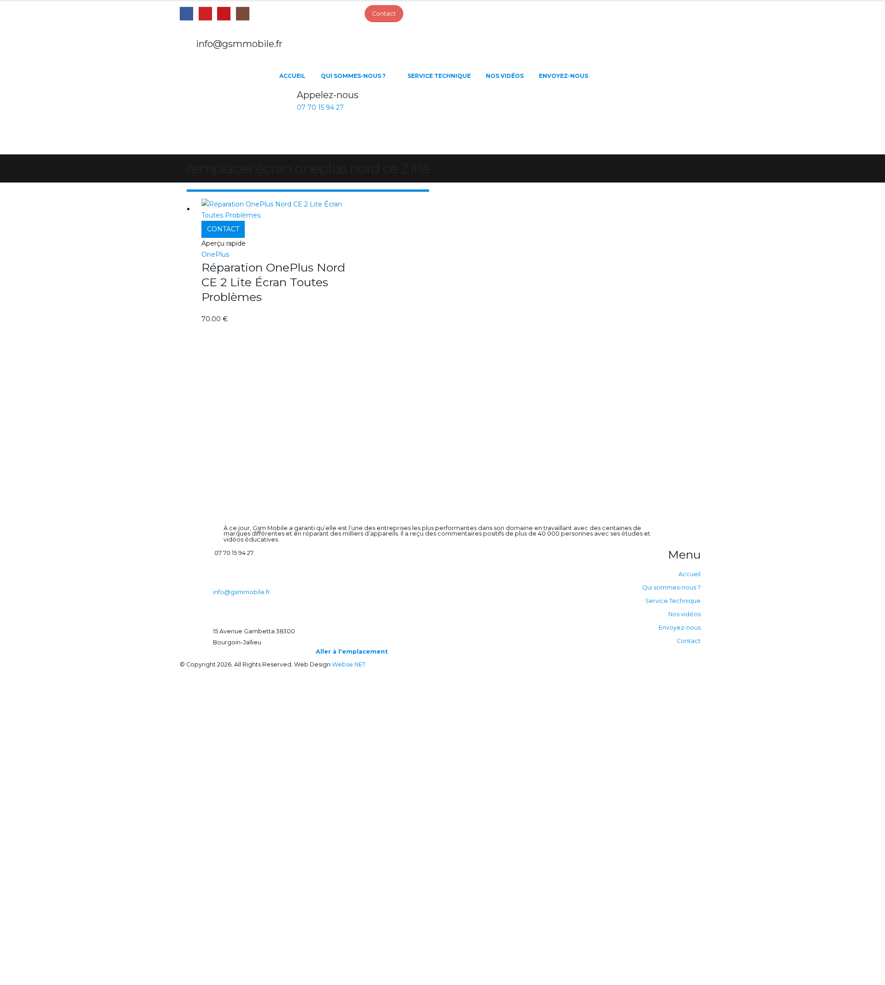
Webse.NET (349, 664)
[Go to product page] (279, 210)
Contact (689, 640)
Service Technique (439, 75)
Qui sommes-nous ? (353, 75)
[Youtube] (223, 13)
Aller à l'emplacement (352, 651)
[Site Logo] (226, 108)
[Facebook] (186, 13)
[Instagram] (242, 13)
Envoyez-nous (563, 75)
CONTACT (223, 229)
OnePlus (215, 254)
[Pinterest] (205, 13)
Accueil (292, 75)
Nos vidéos (505, 75)
